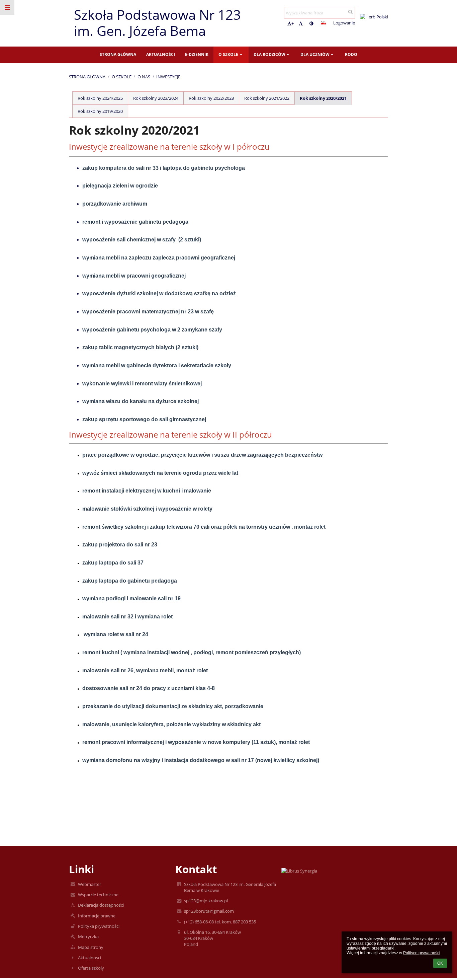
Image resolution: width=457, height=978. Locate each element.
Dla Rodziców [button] (269, 54)
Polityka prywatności (98, 926)
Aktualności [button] (160, 54)
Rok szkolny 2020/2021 (323, 98)
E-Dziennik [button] (196, 54)
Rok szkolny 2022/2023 (211, 98)
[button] (311, 23)
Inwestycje (168, 77)
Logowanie (344, 23)
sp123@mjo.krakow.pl (206, 901)
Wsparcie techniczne (98, 895)
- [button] (303, 23)
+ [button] (292, 23)
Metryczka (88, 936)
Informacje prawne (96, 916)
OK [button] (440, 963)
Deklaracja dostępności (101, 905)
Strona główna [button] (118, 54)
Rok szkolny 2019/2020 (100, 111)
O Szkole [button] (228, 54)
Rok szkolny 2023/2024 (155, 98)
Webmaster (89, 884)
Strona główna (87, 77)
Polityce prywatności (421, 953)
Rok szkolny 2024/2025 (100, 98)
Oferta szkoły (91, 968)
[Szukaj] (350, 12)
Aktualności (89, 958)
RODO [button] (351, 54)
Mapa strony (90, 947)
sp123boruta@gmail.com (209, 911)
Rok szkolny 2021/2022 (266, 98)
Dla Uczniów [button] (315, 54)
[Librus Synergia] (334, 871)
